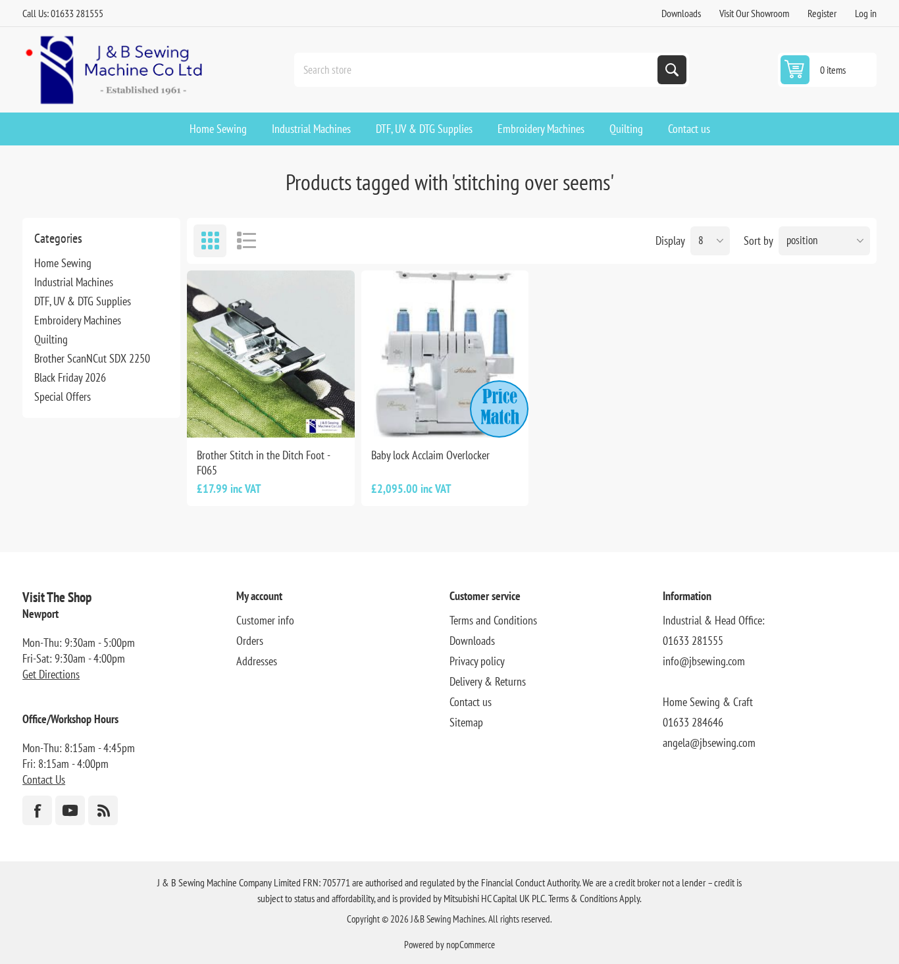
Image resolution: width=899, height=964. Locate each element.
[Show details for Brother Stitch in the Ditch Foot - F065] (270, 354)
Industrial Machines (73, 282)
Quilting (51, 339)
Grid (209, 240)
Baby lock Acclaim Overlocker (430, 455)
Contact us (471, 701)
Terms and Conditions (493, 620)
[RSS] (103, 810)
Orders (249, 640)
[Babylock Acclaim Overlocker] (444, 354)
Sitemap (466, 722)
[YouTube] (70, 810)
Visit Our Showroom (754, 13)
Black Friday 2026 (70, 377)
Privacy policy (477, 661)
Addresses (256, 661)
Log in (866, 13)
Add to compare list (226, 416)
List (246, 240)
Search (671, 69)
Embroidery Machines (77, 320)
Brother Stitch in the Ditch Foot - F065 (263, 462)
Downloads (681, 13)
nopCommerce (470, 944)
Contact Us (43, 779)
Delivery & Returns (488, 681)
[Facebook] (37, 810)
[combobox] (477, 69)
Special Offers (62, 396)
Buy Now (284, 416)
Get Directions (51, 674)
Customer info (265, 620)
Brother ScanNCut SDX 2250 (92, 358)
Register (822, 13)
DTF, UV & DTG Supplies (82, 301)
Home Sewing (62, 262)
